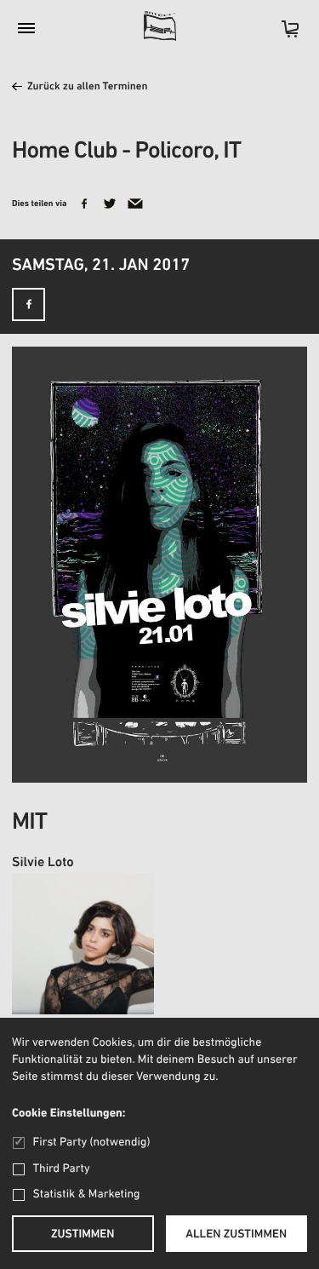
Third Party (61, 1169)
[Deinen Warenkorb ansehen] (282, 34)
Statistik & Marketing (86, 1194)
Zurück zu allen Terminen (87, 87)
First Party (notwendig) (91, 1142)
